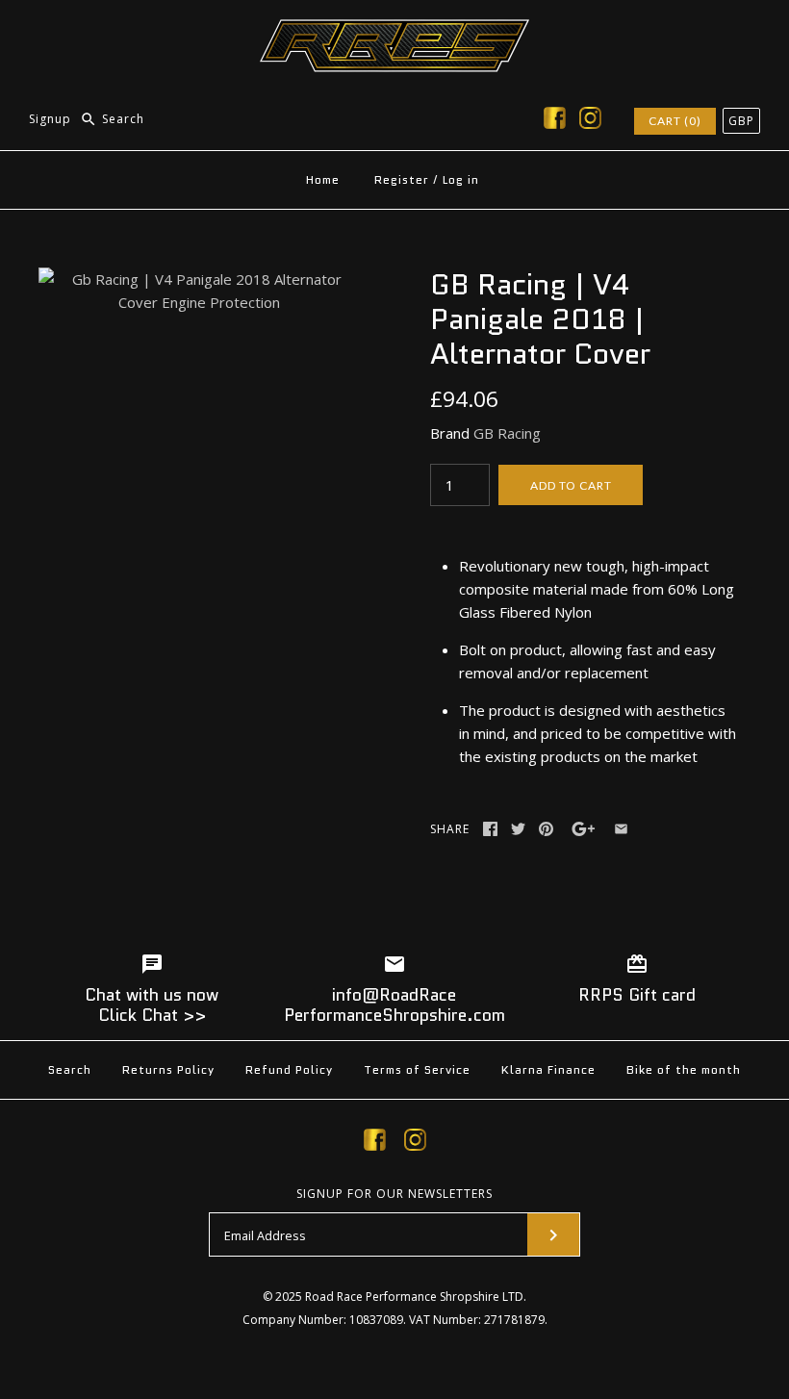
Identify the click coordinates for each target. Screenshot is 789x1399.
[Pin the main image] (546, 829)
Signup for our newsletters (394, 1194)
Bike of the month (683, 1069)
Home (323, 179)
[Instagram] (590, 121)
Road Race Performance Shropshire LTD (414, 1296)
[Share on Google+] (583, 829)
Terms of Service (417, 1069)
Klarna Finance (548, 1069)
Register (401, 179)
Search (69, 1069)
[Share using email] (621, 829)
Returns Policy (168, 1069)
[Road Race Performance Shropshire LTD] (394, 30)
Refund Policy (289, 1069)
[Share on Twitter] (518, 829)
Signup (50, 119)
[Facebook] (555, 121)
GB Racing (507, 433)
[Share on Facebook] (490, 829)
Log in (461, 179)
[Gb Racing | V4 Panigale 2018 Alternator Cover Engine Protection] (198, 279)
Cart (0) (675, 121)
